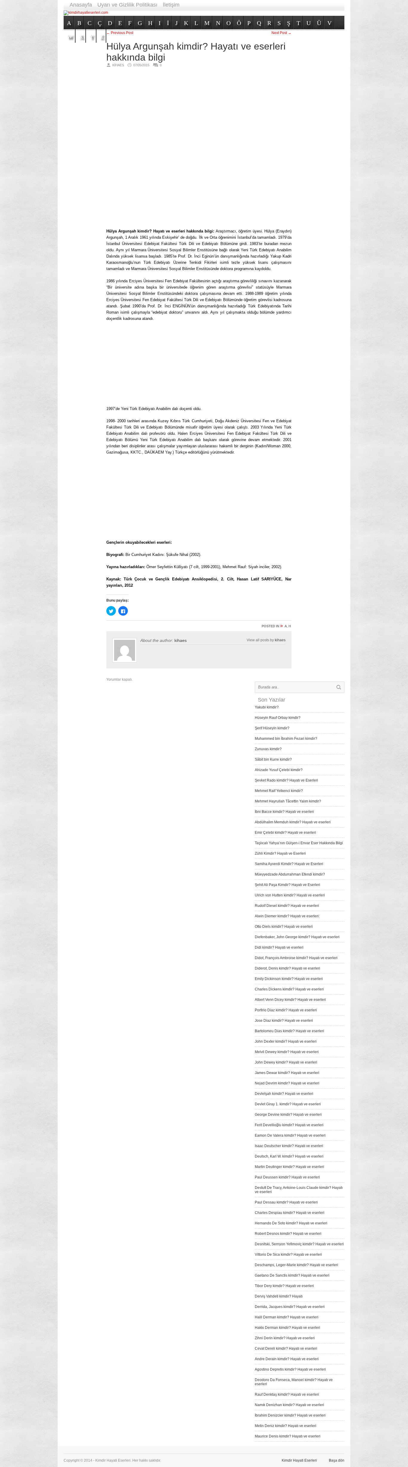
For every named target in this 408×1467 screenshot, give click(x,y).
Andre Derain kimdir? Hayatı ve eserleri (287, 1359)
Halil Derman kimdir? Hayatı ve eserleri (286, 1317)
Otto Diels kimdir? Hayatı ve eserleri (284, 926)
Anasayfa (81, 5)
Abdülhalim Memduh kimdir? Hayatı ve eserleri (293, 822)
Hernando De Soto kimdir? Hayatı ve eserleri (291, 1223)
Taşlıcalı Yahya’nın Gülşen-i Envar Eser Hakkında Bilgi (299, 843)
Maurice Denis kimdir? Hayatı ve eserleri (287, 1436)
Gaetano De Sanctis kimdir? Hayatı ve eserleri (292, 1275)
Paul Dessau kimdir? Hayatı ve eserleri (286, 1202)
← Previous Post (119, 33)
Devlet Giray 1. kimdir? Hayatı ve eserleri (288, 1104)
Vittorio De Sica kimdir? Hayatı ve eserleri (288, 1254)
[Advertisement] (235, 12)
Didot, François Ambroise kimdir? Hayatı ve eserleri (296, 958)
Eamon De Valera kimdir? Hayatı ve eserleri (290, 1135)
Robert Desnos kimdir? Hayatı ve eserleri (288, 1234)
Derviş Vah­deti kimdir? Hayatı (279, 1296)
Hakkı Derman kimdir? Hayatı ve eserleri (287, 1328)
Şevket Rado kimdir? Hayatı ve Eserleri (286, 780)
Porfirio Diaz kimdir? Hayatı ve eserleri (286, 1010)
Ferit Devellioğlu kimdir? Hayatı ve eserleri (289, 1125)
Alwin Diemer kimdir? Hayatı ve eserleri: (287, 916)
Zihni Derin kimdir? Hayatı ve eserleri (285, 1338)
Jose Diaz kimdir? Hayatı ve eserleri (284, 1020)
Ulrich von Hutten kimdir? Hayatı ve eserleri (290, 895)
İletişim (171, 5)
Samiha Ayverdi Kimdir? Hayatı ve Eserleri (289, 864)
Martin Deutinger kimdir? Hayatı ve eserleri (289, 1167)
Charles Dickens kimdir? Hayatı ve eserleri (289, 989)
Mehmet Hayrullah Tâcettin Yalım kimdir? (288, 801)
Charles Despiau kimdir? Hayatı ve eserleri (289, 1213)
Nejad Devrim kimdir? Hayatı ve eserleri (287, 1083)
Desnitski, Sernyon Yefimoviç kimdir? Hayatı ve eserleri (299, 1244)
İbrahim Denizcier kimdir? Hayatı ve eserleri (290, 1415)
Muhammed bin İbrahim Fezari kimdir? (286, 738)
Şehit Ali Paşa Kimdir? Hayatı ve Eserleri (287, 885)
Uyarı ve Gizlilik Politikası (127, 5)
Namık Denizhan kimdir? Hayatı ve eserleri (289, 1405)
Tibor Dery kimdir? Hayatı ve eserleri (284, 1286)
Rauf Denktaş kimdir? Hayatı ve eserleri (287, 1394)
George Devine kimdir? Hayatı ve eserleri (288, 1114)
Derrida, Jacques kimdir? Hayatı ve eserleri (290, 1307)
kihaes (180, 640)
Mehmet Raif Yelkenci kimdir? (279, 791)
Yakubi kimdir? (267, 707)
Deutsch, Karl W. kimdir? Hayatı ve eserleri (289, 1156)
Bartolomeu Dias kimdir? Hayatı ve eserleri (289, 1031)
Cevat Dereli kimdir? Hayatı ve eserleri (286, 1348)
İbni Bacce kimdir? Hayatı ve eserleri (284, 812)
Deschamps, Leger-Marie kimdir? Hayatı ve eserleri (296, 1265)
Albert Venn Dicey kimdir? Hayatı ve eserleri (290, 1000)
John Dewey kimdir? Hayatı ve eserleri (286, 1062)
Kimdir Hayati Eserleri (299, 1460)
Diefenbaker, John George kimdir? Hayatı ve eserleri (297, 937)
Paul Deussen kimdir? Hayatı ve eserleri (287, 1177)
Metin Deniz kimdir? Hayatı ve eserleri (285, 1426)
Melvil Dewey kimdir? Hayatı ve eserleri (287, 1052)
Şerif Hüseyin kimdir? (272, 728)
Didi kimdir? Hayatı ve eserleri (279, 947)
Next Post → (282, 33)
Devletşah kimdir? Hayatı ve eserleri (284, 1094)
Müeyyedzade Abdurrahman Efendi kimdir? (290, 874)
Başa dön (336, 1460)
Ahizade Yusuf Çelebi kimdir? (279, 770)
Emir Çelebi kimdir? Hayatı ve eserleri (285, 832)
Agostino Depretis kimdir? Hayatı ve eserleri (290, 1369)
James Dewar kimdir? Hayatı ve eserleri (287, 1073)
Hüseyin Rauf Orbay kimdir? (277, 718)
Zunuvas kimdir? (268, 749)
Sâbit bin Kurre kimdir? (273, 759)
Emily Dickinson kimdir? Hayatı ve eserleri (289, 979)
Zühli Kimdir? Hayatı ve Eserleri (280, 853)
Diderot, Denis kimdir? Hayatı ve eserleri (287, 968)
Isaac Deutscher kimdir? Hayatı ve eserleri (289, 1146)
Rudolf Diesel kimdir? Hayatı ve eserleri (287, 906)
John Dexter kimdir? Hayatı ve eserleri (286, 1041)
